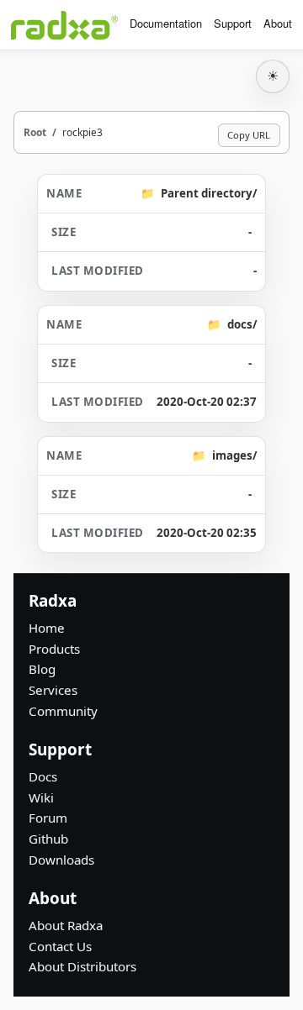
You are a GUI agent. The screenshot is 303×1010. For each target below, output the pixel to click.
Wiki (41, 797)
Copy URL (248, 135)
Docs (43, 776)
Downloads (61, 859)
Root (35, 132)
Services (53, 689)
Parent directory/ (209, 193)
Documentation (166, 23)
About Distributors (82, 966)
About (277, 23)
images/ (234, 455)
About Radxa (66, 925)
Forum (48, 817)
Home (47, 627)
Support (233, 23)
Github (48, 838)
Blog (42, 668)
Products (54, 648)
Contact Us (60, 946)
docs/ (242, 324)
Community (63, 710)
